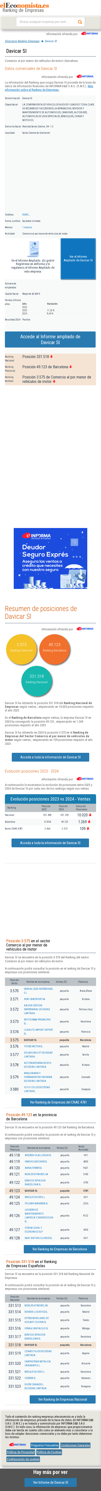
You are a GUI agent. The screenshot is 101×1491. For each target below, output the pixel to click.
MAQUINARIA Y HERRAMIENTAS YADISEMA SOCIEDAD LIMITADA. (38, 1077)
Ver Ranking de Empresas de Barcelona (59, 1249)
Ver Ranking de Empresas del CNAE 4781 (58, 1102)
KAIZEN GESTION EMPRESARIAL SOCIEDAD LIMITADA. (37, 1009)
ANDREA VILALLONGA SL (38, 1155)
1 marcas (27, 227)
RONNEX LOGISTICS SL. (36, 1312)
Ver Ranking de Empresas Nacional (62, 1399)
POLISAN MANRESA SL (36, 1203)
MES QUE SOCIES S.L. (35, 1197)
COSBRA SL (30, 1378)
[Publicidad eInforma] (50, 588)
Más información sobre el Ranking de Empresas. (49, 88)
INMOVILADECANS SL (36, 1161)
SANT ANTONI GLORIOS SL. (39, 1238)
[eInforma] (17, 1442)
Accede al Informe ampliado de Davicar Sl (50, 339)
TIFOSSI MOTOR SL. (33, 1046)
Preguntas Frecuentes (45, 1445)
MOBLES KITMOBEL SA (36, 1174)
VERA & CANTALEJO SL (36, 1328)
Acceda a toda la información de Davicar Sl (50, 757)
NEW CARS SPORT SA (34, 999)
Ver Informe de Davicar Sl (50, 1482)
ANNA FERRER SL (33, 1168)
